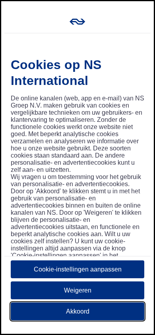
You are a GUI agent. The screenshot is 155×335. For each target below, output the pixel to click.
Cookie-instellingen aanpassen (78, 269)
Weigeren (77, 290)
